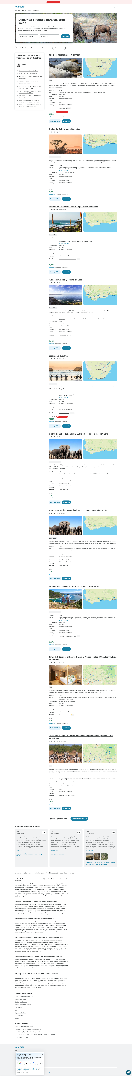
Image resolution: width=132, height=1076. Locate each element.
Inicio (16, 10)
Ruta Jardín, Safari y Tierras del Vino (29, 81)
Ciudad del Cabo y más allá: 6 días (28, 73)
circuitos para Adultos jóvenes (23, 1004)
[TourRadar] (20, 7)
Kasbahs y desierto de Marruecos (24, 1026)
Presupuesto (18, 1007)
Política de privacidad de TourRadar (30, 1069)
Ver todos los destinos (64, 170)
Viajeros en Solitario (20, 1013)
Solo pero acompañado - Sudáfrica (28, 71)
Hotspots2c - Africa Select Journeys (67, 259)
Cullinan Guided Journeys (65, 335)
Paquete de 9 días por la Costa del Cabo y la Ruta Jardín (30, 96)
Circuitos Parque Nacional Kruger (24, 996)
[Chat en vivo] (128, 1072)
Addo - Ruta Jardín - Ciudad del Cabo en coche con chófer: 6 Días (30, 92)
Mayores (17, 1018)
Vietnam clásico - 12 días (21, 1037)
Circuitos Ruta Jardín (20, 999)
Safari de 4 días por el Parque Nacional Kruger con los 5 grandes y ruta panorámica (30, 106)
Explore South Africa (64, 186)
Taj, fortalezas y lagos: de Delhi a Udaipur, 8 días (28, 1031)
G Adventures (62, 108)
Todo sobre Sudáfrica (22, 48)
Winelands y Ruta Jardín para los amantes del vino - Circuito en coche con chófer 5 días (100, 863)
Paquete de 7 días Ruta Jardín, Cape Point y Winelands (30, 77)
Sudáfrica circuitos (28, 10)
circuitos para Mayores (21, 1002)
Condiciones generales (45, 1072)
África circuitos (21, 10)
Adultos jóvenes (19, 1015)
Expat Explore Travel (64, 413)
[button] (83, 117)
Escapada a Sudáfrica (25, 83)
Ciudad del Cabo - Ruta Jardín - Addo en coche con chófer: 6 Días (30, 87)
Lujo (16, 1010)
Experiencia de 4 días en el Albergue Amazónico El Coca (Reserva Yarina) (35, 1034)
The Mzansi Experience (64, 714)
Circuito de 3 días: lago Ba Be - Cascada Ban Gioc (28, 1029)
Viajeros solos (35, 10)
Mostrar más (19, 850)
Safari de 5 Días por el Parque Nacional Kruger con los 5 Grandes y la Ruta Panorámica (30, 101)
